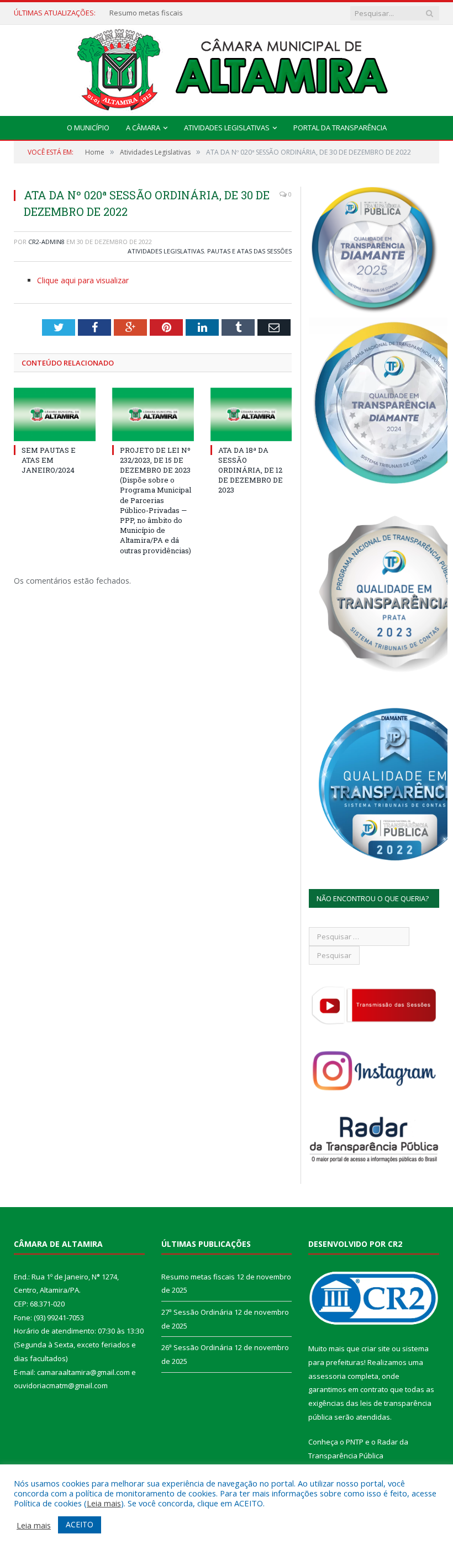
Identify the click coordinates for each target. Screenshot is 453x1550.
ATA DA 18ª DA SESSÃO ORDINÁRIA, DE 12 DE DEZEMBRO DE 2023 (250, 470)
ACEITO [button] (79, 1524)
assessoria (327, 1376)
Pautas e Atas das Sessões (249, 251)
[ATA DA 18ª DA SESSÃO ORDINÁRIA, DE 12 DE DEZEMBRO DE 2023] (251, 414)
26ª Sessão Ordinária (197, 1347)
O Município (88, 128)
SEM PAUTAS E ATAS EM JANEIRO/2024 (49, 460)
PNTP (355, 1442)
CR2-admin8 (46, 241)
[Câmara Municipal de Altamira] (226, 68)
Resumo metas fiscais (198, 1277)
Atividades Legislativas (227, 128)
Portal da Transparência (340, 128)
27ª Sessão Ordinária (145, 13)
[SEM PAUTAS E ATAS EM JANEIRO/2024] (55, 414)
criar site (375, 1348)
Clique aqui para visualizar (83, 280)
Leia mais (104, 1503)
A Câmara (143, 128)
